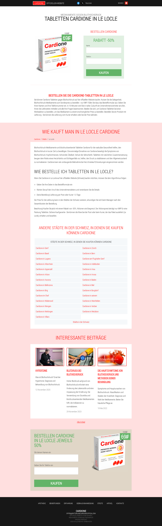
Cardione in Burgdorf (90, 290)
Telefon (88, 56)
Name (88, 45)
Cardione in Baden (89, 279)
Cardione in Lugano (43, 258)
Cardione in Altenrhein (44, 264)
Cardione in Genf (42, 248)
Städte (100, 503)
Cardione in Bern (89, 253)
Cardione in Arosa (89, 274)
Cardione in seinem (90, 295)
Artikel (110, 503)
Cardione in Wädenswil (44, 301)
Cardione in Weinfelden (91, 301)
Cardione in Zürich (89, 248)
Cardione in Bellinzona (44, 285)
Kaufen (104, 73)
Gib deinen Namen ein (42, 452)
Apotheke (42, 503)
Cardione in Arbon (43, 274)
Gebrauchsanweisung (85, 503)
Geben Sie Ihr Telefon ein (43, 465)
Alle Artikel (81, 422)
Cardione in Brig (42, 290)
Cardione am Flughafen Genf (93, 258)
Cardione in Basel (42, 253)
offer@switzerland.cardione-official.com (81, 513)
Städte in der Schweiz (81, 322)
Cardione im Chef (42, 295)
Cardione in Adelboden (91, 264)
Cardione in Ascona (43, 279)
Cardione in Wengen (43, 306)
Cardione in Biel (88, 285)
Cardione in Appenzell (44, 269)
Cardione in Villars (42, 316)
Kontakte (120, 503)
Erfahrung (68, 503)
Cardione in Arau (89, 269)
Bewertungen (54, 503)
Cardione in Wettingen (44, 311)
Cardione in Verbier (90, 306)
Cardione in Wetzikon (91, 311)
